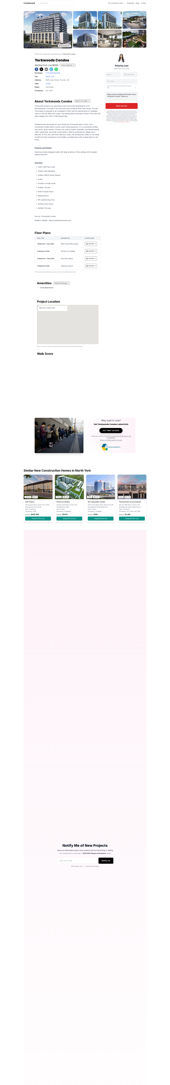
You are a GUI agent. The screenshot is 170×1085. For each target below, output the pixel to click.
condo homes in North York (118, 436)
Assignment (130, 3)
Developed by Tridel (62, 507)
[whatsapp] (56, 69)
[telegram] (51, 69)
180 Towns (29, 502)
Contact (143, 3)
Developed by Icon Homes (33, 507)
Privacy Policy (120, 121)
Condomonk (29, 3)
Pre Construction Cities (115, 3)
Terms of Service (126, 121)
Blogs (137, 3)
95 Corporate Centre (96, 502)
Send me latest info (66, 65)
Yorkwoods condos (69, 54)
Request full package (60, 283)
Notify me (106, 861)
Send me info (121, 106)
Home (36, 54)
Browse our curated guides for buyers (111, 440)
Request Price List (38, 518)
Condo (48, 83)
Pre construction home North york (51, 54)
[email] (46, 69)
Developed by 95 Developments (98, 507)
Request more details (81, 101)
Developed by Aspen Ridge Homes (130, 507)
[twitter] (41, 69)
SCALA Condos (63, 502)
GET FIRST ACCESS (111, 431)
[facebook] (36, 69)
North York (50, 76)
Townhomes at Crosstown (130, 502)
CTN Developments (53, 73)
